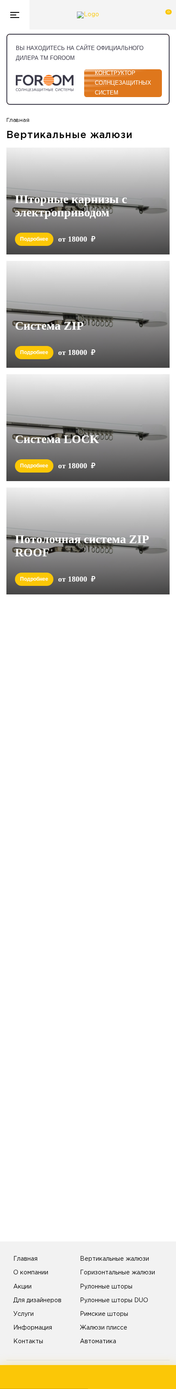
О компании (30, 1272)
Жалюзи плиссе (103, 1327)
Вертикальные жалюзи (114, 1259)
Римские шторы (104, 1314)
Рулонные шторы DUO (114, 1300)
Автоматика (98, 1341)
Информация (32, 1327)
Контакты (28, 1341)
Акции (22, 1286)
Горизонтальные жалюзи (117, 1272)
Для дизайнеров (37, 1300)
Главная (25, 1259)
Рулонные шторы (106, 1286)
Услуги (23, 1314)
